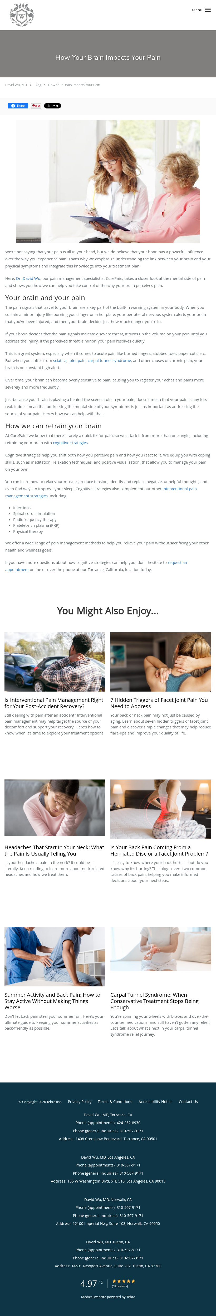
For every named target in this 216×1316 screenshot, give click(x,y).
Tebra (130, 1296)
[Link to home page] (17, 15)
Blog (38, 84)
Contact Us (188, 1101)
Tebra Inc (54, 1101)
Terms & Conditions (115, 1101)
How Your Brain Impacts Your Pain (74, 84)
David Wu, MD (16, 84)
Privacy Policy (79, 1101)
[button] (208, 10)
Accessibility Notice (156, 1101)
